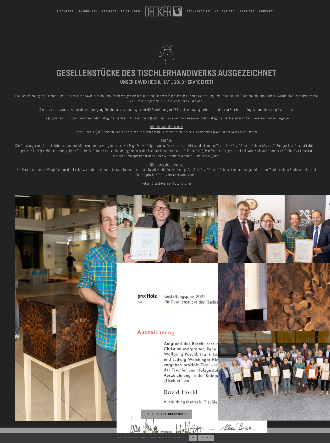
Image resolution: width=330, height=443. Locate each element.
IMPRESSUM (165, 432)
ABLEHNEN (206, 438)
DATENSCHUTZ (177, 432)
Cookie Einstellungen (177, 438)
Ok (193, 438)
